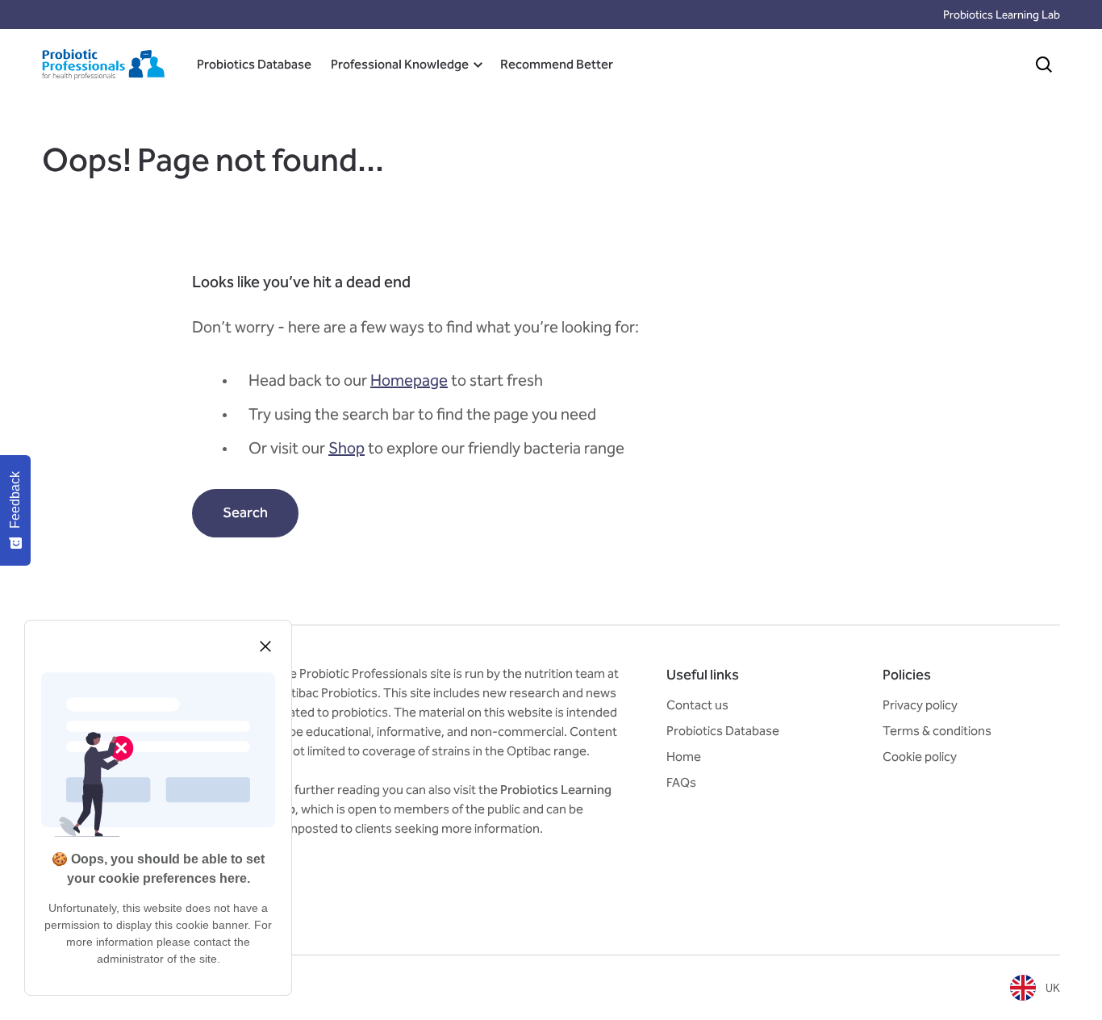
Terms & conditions (937, 730)
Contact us (697, 705)
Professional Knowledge (400, 64)
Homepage (409, 380)
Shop (346, 448)
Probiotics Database (254, 64)
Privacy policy (920, 705)
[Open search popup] (1044, 64)
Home (683, 756)
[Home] (103, 64)
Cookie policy (920, 756)
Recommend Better (556, 64)
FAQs (681, 782)
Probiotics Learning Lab (1001, 15)
